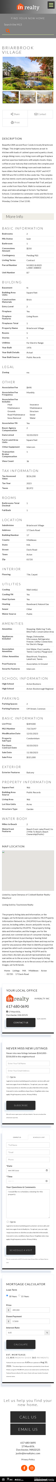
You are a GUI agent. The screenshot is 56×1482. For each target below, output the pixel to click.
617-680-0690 (17, 1006)
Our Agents (41, 1019)
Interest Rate (13, 1327)
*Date (9, 1166)
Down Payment (14, 1316)
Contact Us (21, 1022)
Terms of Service (44, 1259)
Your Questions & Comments (21, 1187)
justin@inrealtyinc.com (28, 1453)
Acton (44, 970)
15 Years (25, 1296)
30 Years (13, 1296)
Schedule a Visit (39, 1137)
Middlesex (33, 970)
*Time (9, 1176)
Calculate (21, 1344)
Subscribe (21, 1105)
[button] (6, 31)
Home (7, 970)
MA (24, 970)
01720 (10, 974)
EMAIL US (28, 1429)
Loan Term (11, 1289)
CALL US (28, 1417)
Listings (16, 970)
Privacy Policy (32, 1094)
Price (8, 1305)
